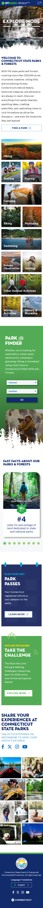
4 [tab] (19, 543)
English (21, 885)
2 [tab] (9, 543)
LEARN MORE (16, 614)
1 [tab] (4, 543)
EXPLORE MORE (16, 693)
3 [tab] (14, 543)
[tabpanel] (21, 504)
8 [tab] (38, 543)
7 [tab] (33, 543)
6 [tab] (28, 543)
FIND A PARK (19, 128)
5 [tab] (24, 543)
